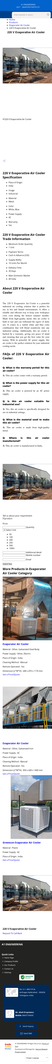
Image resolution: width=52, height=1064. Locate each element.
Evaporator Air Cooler (16, 644)
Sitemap (7, 972)
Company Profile (11, 961)
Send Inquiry (28, 1026)
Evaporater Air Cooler (19, 25)
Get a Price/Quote (11, 674)
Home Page (9, 957)
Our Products (10, 965)
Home (12, 19)
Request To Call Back (12, 933)
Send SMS (28, 1033)
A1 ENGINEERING (28, 5)
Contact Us (8, 969)
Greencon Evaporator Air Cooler (22, 842)
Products (13, 22)
